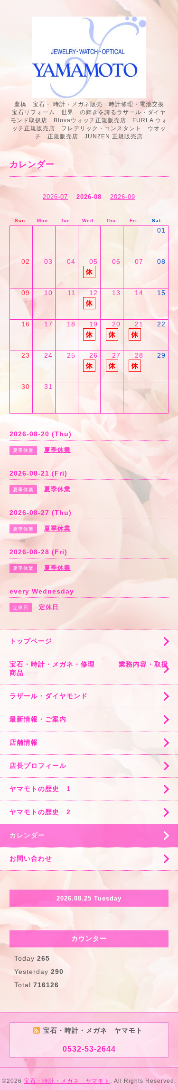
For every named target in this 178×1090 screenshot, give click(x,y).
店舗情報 (23, 742)
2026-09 (122, 196)
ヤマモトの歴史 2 (40, 812)
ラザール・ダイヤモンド (48, 696)
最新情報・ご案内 (37, 719)
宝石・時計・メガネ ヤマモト (67, 1081)
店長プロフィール (37, 765)
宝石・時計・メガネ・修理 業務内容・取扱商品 (89, 668)
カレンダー (27, 835)
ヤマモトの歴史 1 (40, 789)
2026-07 (55, 196)
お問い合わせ (30, 858)
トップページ (30, 641)
